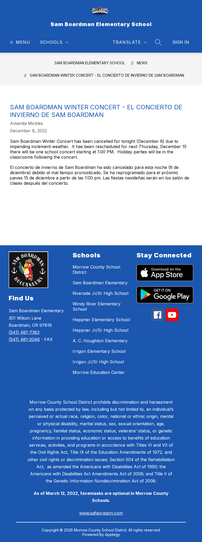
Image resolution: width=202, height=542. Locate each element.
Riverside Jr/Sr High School (100, 293)
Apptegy (112, 534)
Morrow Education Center (99, 372)
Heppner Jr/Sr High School (100, 330)
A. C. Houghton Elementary (100, 340)
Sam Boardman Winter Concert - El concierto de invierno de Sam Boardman (107, 75)
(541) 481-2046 (24, 339)
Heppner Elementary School (101, 319)
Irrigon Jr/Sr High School (98, 361)
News (142, 63)
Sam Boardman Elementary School (89, 63)
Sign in (180, 42)
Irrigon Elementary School (99, 351)
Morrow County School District (96, 269)
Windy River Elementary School (96, 306)
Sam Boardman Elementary (100, 282)
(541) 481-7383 (24, 332)
